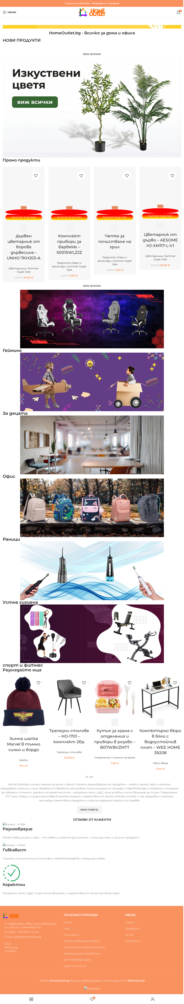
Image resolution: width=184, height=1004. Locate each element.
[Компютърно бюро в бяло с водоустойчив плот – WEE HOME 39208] (160, 698)
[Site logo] (92, 12)
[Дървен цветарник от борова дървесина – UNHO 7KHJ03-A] (23, 187)
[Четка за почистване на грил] (114, 187)
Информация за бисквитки (82, 953)
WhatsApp (97, 3)
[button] (23, 227)
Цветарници (17, 268)
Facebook (114, 3)
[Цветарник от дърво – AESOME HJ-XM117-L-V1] (160, 187)
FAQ (67, 928)
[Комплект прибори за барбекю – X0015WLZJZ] (69, 187)
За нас (68, 922)
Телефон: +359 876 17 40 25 (21, 932)
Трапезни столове (69, 752)
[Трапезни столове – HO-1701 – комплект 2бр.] (69, 698)
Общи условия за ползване (82, 941)
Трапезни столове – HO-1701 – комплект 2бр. (69, 736)
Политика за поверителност (84, 947)
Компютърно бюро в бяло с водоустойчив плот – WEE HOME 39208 (160, 741)
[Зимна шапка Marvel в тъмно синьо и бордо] (24, 701)
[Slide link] (92, 27)
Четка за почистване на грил (114, 242)
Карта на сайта (75, 966)
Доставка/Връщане (77, 959)
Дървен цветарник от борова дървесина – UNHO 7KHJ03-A (23, 247)
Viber (87, 3)
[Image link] (11, 915)
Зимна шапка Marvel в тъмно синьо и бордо (23, 744)
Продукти (132, 928)
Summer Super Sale (28, 270)
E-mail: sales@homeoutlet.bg (22, 936)
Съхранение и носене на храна (115, 757)
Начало (130, 922)
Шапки (23, 760)
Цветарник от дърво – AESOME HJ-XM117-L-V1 (160, 240)
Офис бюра (160, 763)
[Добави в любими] (35, 175)
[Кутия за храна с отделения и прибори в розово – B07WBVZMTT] (115, 698)
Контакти (71, 934)
